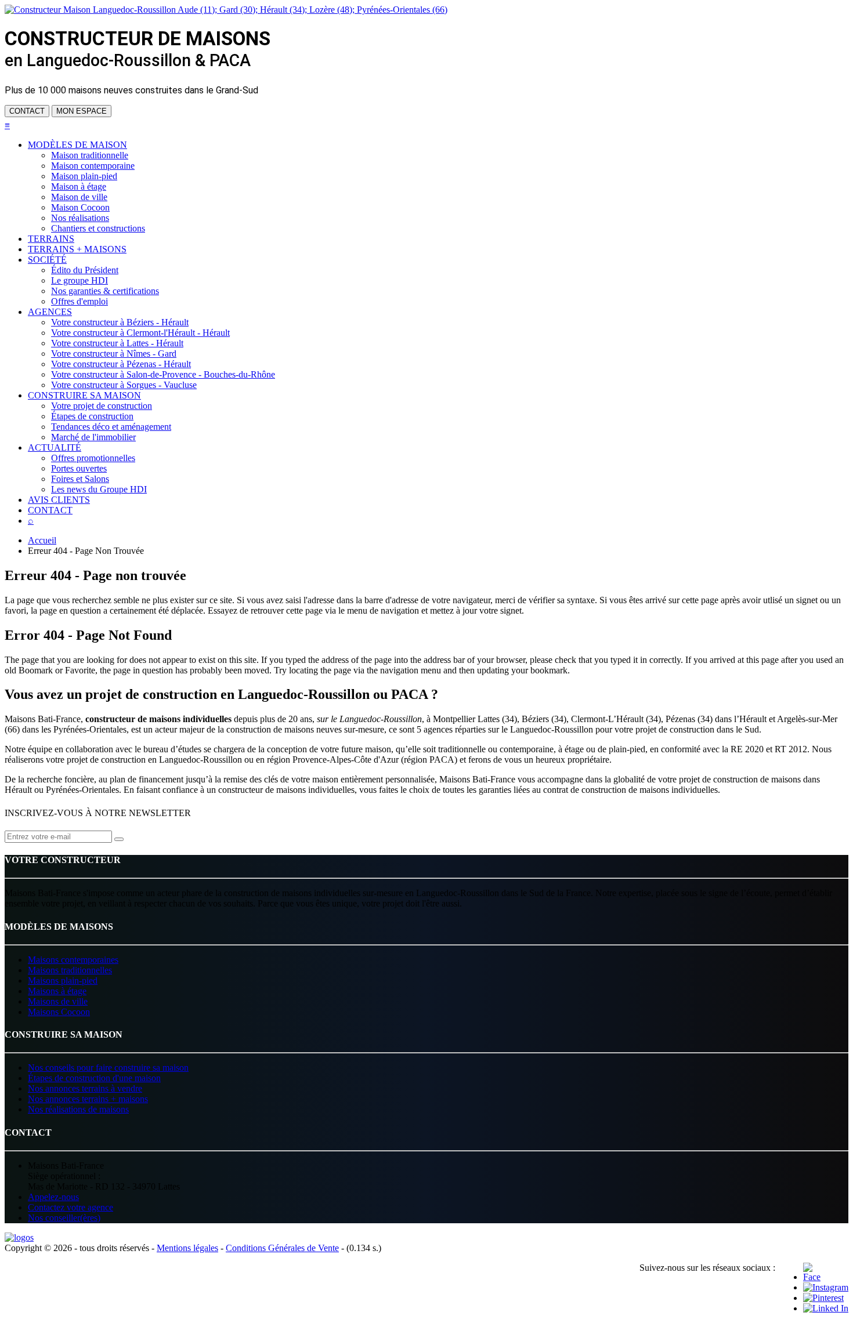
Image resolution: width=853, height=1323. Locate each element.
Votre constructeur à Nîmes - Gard (113, 353)
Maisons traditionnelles (70, 970)
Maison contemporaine (93, 166)
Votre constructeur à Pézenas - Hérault (121, 364)
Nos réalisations (80, 218)
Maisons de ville (58, 1001)
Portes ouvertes (79, 468)
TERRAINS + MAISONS (77, 249)
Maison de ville (79, 197)
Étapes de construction (92, 416)
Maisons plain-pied (62, 980)
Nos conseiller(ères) (64, 1218)
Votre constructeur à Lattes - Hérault (117, 343)
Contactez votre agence (70, 1207)
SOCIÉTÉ (47, 259)
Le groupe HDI (79, 280)
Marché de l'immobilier (93, 437)
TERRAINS (51, 239)
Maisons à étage (57, 991)
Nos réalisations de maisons (78, 1109)
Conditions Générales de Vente (282, 1248)
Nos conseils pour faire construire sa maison (108, 1067)
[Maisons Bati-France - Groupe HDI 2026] (19, 1237)
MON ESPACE (81, 111)
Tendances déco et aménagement (111, 427)
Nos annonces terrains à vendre (85, 1088)
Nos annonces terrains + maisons (88, 1099)
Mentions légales (187, 1248)
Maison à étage (78, 186)
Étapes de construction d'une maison (94, 1078)
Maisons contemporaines (73, 960)
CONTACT (27, 111)
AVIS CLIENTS (59, 500)
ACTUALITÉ (54, 447)
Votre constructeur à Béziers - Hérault (120, 322)
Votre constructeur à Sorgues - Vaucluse (124, 385)
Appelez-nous (53, 1197)
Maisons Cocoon (59, 1012)
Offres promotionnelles (93, 458)
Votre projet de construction (101, 406)
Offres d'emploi (79, 301)
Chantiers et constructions (98, 228)
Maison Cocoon (80, 207)
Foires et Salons (80, 479)
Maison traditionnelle (89, 155)
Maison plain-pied (84, 176)
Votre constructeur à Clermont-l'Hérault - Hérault (140, 333)
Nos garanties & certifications (105, 291)
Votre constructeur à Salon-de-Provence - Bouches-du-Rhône (163, 374)
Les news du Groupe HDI (99, 489)
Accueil (42, 540)
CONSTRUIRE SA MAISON (84, 395)
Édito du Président (84, 270)
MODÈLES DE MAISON (77, 145)
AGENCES (50, 312)
